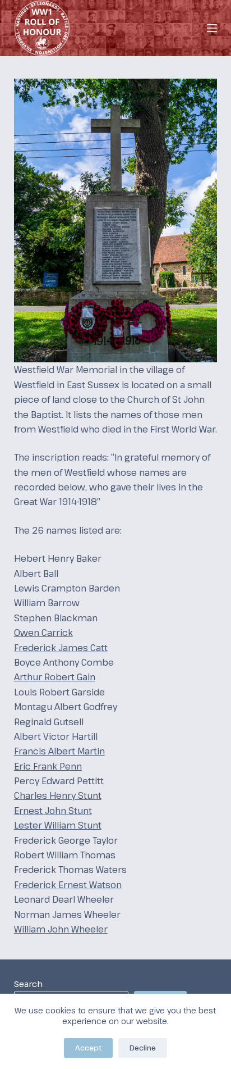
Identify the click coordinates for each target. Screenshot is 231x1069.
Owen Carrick (43, 632)
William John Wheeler (61, 929)
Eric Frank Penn (48, 766)
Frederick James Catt (61, 648)
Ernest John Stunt (53, 810)
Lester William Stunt (57, 825)
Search (28, 983)
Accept (88, 1048)
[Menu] (212, 28)
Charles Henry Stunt (57, 795)
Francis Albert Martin (59, 751)
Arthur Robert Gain (54, 677)
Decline (143, 1048)
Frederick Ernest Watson (68, 885)
